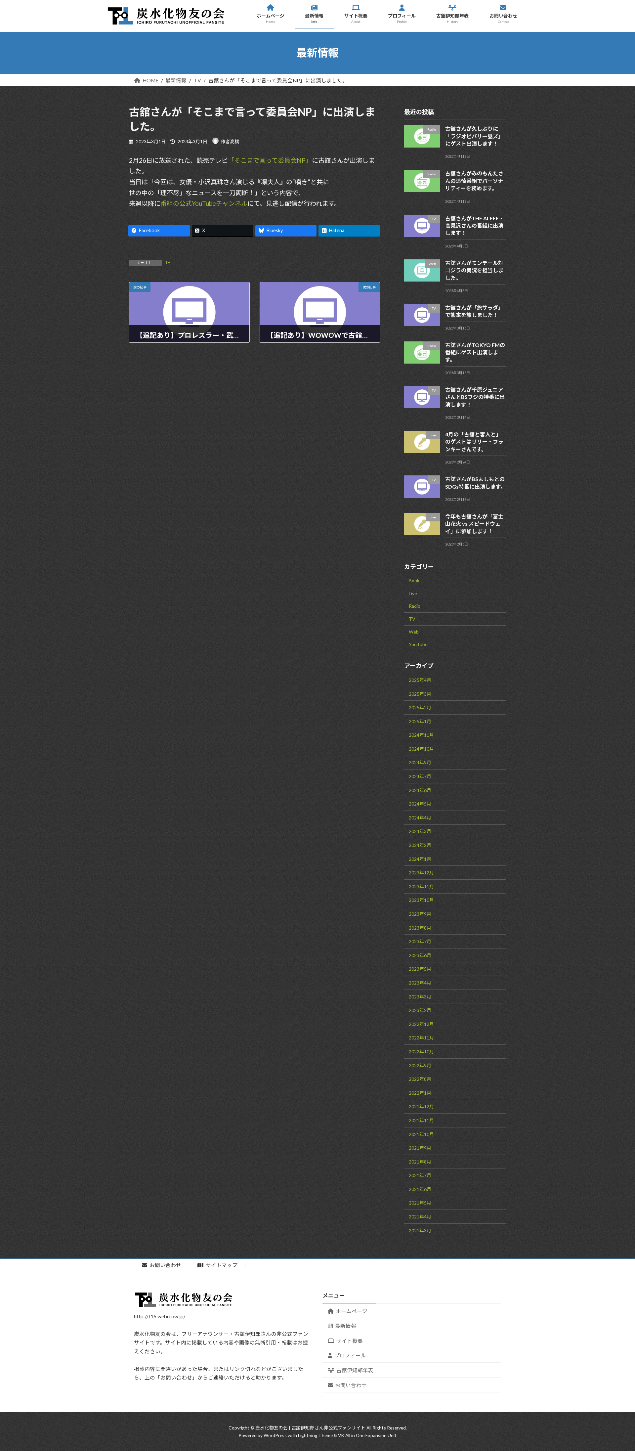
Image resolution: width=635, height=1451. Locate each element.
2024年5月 (420, 804)
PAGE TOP (613, 1437)
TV (167, 262)
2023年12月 (421, 872)
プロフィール (350, 1355)
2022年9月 (420, 1065)
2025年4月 (420, 679)
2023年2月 (420, 1010)
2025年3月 (420, 693)
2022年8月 (420, 1079)
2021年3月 (420, 1230)
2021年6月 (420, 1189)
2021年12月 (421, 1106)
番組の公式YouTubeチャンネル (203, 203)
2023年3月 (420, 996)
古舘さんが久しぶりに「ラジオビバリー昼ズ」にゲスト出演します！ (474, 136)
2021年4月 (420, 1216)
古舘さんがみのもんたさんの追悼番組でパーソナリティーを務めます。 (474, 180)
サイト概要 (349, 1341)
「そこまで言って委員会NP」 (270, 160)
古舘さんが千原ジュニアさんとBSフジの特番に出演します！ (475, 396)
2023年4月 (420, 982)
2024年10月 (421, 748)
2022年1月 (420, 1092)
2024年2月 (420, 845)
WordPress (275, 1435)
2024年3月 (420, 831)
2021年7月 (420, 1175)
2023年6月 (420, 955)
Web (414, 631)
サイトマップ (221, 1265)
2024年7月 (420, 776)
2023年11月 (421, 886)
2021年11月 (421, 1120)
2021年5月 (420, 1203)
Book (414, 580)
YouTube (418, 644)
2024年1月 (420, 858)
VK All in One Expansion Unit (367, 1435)
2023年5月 (420, 969)
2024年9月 (420, 762)
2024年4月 (420, 817)
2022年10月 (421, 1051)
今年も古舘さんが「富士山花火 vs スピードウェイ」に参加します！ (474, 523)
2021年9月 (420, 1148)
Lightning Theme (315, 1435)
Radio (414, 606)
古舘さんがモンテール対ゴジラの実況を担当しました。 (474, 270)
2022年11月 (421, 1037)
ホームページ (351, 1311)
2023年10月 (421, 900)
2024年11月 (421, 735)
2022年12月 (421, 1024)
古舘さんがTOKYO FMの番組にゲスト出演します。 (475, 352)
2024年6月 (420, 790)
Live (413, 593)
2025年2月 (420, 707)
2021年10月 (421, 1134)
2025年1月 (420, 721)
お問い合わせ (165, 1265)
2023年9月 (420, 914)
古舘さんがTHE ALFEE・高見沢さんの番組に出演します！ (474, 225)
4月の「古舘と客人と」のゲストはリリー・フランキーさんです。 (474, 441)
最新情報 (345, 1326)
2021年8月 (420, 1161)
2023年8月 (420, 927)
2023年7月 (420, 941)
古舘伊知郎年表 (354, 1370)
